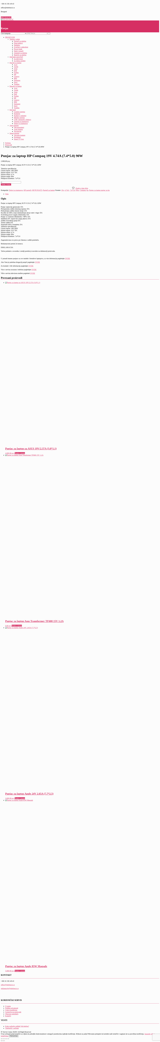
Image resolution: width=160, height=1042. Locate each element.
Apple (16, 67)
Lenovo (16, 76)
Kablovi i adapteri (20, 116)
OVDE (67, 258)
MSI (15, 78)
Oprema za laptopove (21, 121)
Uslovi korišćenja (11, 1010)
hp (87, 190)
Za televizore (18, 59)
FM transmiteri (19, 127)
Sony (16, 82)
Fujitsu (16, 72)
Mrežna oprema (19, 118)
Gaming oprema (19, 112)
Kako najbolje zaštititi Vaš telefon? (17, 1026)
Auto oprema (14, 125)
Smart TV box (19, 139)
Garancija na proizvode (13, 1012)
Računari (13, 110)
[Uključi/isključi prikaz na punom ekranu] (4, 1038)
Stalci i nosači (18, 51)
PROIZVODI (10, 37)
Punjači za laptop (15, 63)
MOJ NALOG (6, 17)
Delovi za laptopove (21, 123)
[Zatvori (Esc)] (8, 1038)
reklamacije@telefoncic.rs (10, 988)
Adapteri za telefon (20, 53)
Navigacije (17, 131)
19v (62, 190)
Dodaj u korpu (6, 184)
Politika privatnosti (11, 1008)
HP (15, 74)
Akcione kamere (19, 135)
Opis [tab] (6, 194)
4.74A (67, 190)
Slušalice (17, 45)
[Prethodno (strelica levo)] (2, 1040)
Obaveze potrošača (11, 1014)
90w (77, 190)
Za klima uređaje (19, 61)
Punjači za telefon (20, 41)
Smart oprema (14, 133)
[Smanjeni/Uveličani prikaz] (2, 1038)
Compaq (83, 190)
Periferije (17, 114)
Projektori (17, 137)
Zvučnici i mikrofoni (21, 47)
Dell (15, 71)
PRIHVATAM (14, 1036)
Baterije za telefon (20, 55)
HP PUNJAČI (37, 190)
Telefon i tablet (15, 39)
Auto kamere (18, 129)
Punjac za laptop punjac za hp (99, 190)
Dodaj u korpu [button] (20, 453)
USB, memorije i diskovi (22, 120)
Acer (15, 65)
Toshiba (16, 84)
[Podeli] (6, 1038)
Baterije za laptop (16, 86)
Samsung (17, 80)
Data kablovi (18, 43)
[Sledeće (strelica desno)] (4, 1040)
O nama (8, 1006)
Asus (15, 69)
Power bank (18, 49)
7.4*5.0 (72, 190)
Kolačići (8, 1016)
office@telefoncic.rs (8, 985)
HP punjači (27, 190)
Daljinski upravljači (16, 57)
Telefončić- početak (12, 1028)
